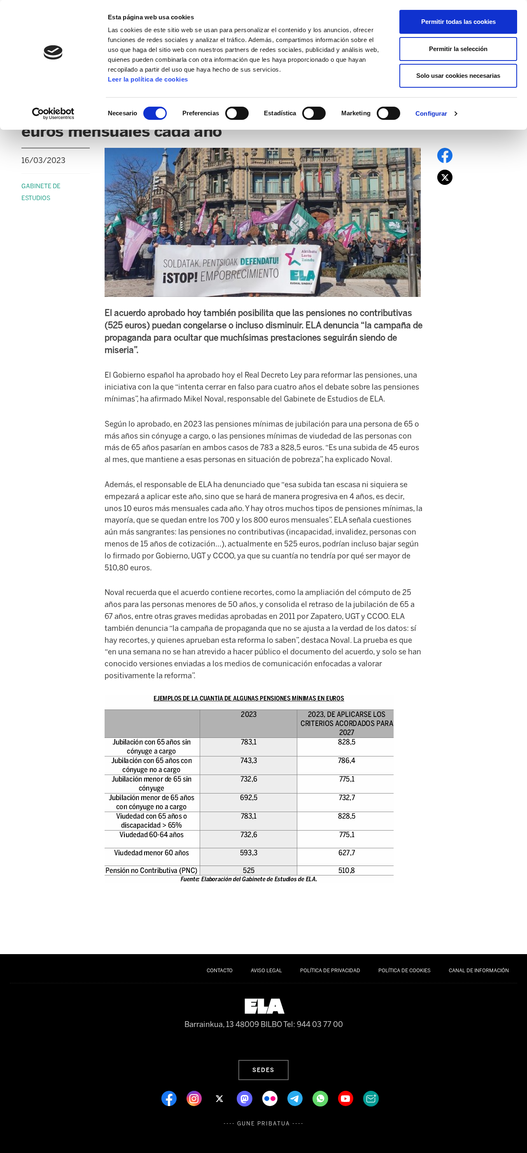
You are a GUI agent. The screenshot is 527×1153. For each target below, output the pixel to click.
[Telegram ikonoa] (295, 1097)
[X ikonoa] (220, 1097)
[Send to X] (444, 176)
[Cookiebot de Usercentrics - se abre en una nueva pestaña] (53, 113)
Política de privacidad (330, 970)
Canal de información (479, 970)
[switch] (237, 113)
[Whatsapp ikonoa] (321, 1097)
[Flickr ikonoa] (270, 1097)
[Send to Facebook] (444, 154)
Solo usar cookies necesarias (458, 75)
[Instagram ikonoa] (195, 1097)
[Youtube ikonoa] (346, 1097)
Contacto (220, 970)
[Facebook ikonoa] (169, 1097)
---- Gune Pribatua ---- (264, 1123)
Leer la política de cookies (148, 79)
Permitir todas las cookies (458, 21)
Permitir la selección (458, 48)
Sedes (263, 1070)
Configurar (431, 113)
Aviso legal (266, 970)
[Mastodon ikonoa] (245, 1097)
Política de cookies (404, 970)
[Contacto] (371, 1097)
